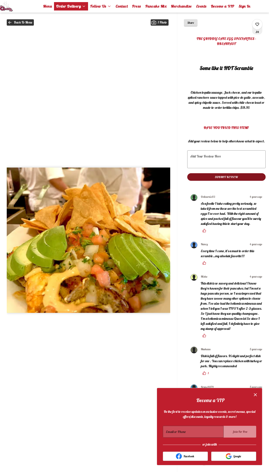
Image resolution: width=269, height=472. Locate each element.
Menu (47, 6)
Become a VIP (222, 6)
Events (201, 6)
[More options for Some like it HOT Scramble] (257, 24)
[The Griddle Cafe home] (19, 6)
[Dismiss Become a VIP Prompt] (255, 395)
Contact (122, 6)
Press (136, 6)
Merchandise (181, 6)
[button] (71, 6)
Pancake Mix (156, 6)
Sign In (245, 6)
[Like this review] (205, 230)
